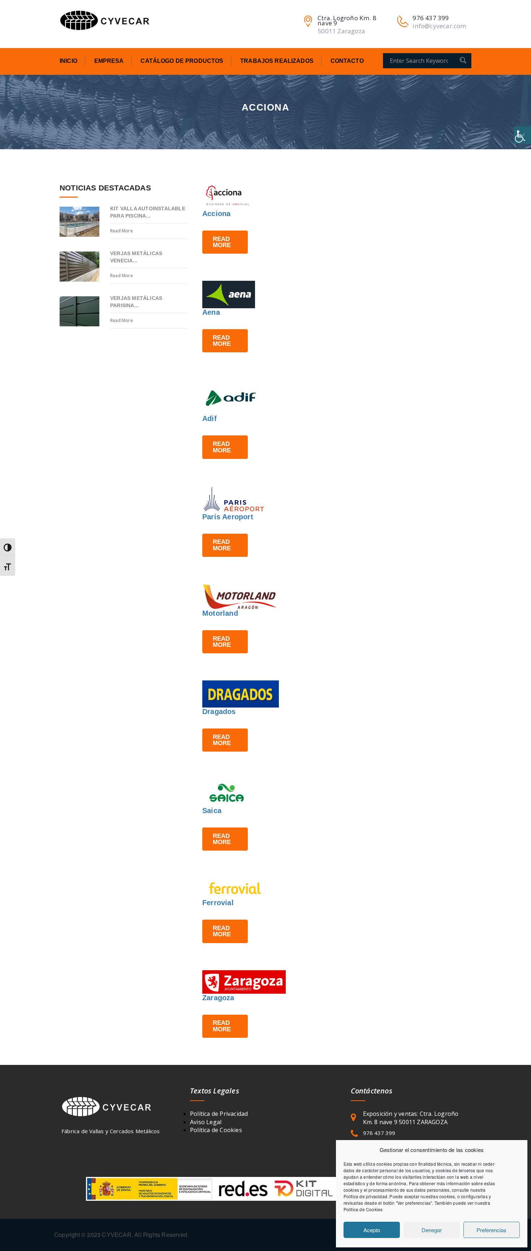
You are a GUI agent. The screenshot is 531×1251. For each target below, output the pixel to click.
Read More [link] (222, 242)
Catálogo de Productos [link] (182, 61)
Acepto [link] (371, 1230)
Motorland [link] (220, 613)
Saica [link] (211, 810)
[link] (522, 135)
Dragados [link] (219, 711)
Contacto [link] (347, 61)
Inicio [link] (68, 61)
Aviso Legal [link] (205, 1122)
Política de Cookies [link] (216, 1130)
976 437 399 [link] (379, 1132)
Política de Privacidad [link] (219, 1114)
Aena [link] (211, 312)
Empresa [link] (109, 61)
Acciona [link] (216, 214)
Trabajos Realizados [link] (277, 61)
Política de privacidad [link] (365, 1196)
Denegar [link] (432, 1230)
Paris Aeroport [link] (227, 517)
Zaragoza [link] (218, 998)
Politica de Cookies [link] (363, 1209)
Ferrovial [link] (218, 903)
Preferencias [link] (491, 1230)
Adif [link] (209, 418)
